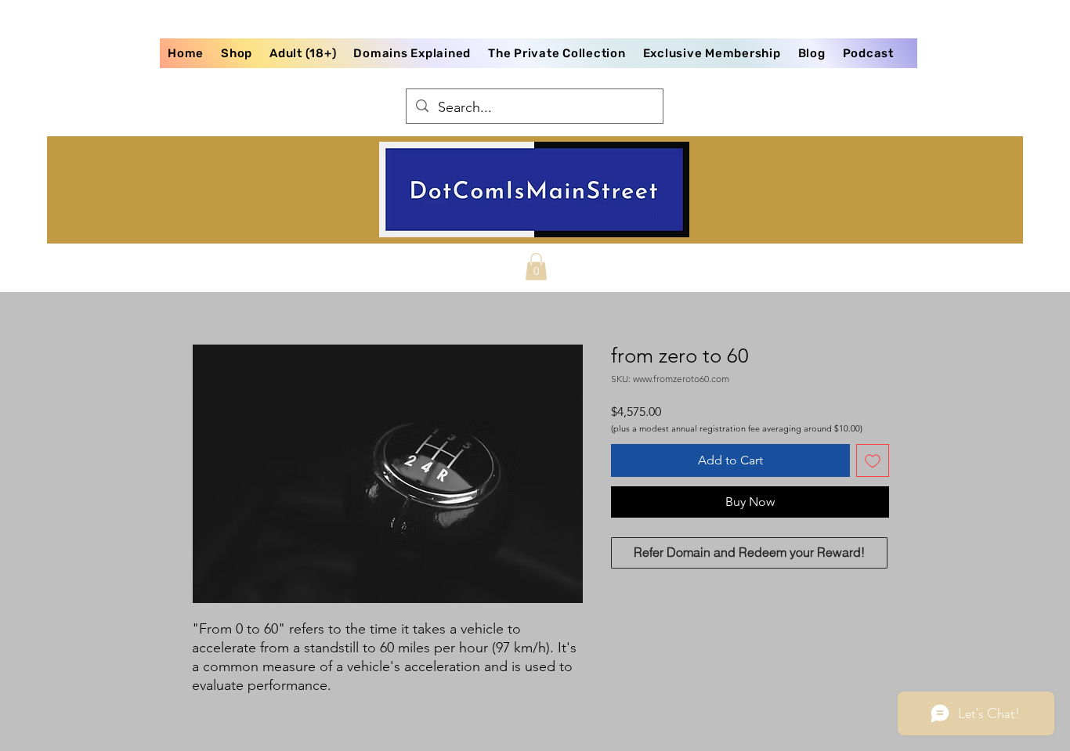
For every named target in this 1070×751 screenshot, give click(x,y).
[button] (536, 266)
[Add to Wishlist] (872, 460)
